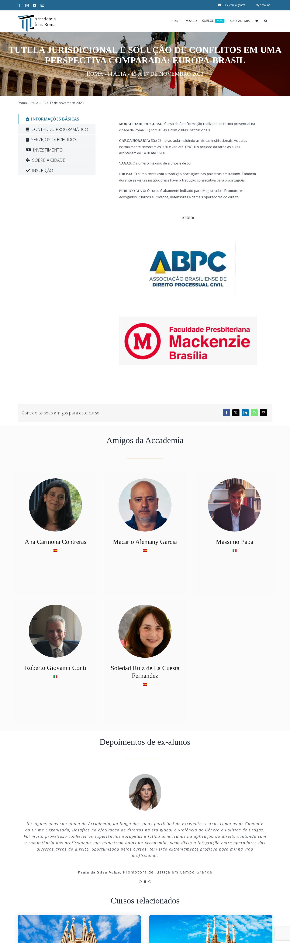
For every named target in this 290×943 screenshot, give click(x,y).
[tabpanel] (183, 245)
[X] (236, 412)
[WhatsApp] (254, 412)
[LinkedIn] (245, 412)
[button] (265, 20)
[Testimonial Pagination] (140, 881)
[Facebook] (226, 412)
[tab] (57, 119)
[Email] (263, 412)
